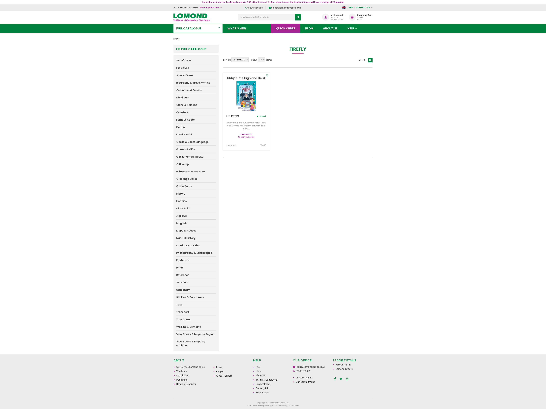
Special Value (184, 75)
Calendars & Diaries (189, 90)
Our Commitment (305, 381)
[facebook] (335, 379)
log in (249, 134)
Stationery (183, 290)
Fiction (180, 127)
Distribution (182, 375)
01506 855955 (255, 7)
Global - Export (224, 375)
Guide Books (184, 186)
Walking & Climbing (188, 327)
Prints (180, 267)
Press (219, 367)
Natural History (185, 238)
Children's (182, 97)
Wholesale (181, 371)
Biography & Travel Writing (193, 82)
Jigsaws (181, 216)
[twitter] (340, 379)
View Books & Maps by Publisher (190, 343)
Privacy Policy (263, 384)
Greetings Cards (186, 179)
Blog (309, 28)
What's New (237, 28)
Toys (179, 304)
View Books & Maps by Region (195, 334)
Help (258, 371)
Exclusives (182, 68)
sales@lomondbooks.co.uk (286, 7)
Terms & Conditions (266, 379)
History (180, 193)
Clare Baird (183, 208)
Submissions (263, 392)
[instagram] (347, 379)
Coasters (182, 112)
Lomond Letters (344, 368)
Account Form (343, 364)
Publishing (182, 379)
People (220, 371)
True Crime (183, 319)
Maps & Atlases (186, 230)
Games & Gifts (185, 149)
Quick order (285, 28)
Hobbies (181, 201)
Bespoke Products (186, 384)
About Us (330, 28)
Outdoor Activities (188, 245)
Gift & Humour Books (189, 156)
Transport (182, 312)
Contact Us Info (304, 377)
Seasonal (182, 282)
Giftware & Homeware (190, 171)
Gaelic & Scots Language (192, 142)
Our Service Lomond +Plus (190, 366)
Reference (182, 275)
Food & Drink (184, 134)
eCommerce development (258, 405)
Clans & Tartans (186, 105)
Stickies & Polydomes (190, 297)
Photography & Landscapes (194, 253)
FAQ (258, 366)
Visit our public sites (209, 7)
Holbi (274, 405)
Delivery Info (262, 388)
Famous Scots (185, 119)
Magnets (182, 223)
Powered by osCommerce (288, 405)
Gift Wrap (182, 164)
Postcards (183, 260)
